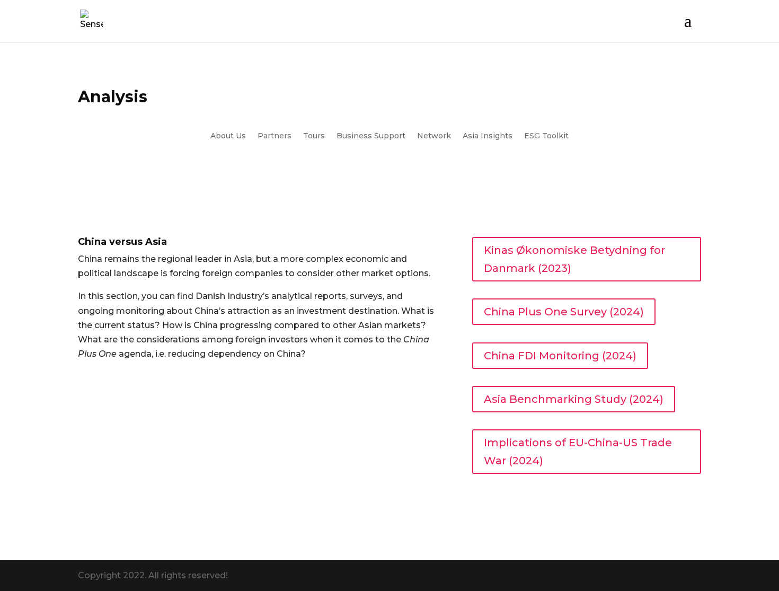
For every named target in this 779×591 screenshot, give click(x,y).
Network (434, 136)
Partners (274, 136)
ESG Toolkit (546, 136)
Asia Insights (487, 136)
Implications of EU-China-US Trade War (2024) (578, 451)
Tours (314, 136)
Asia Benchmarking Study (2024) (573, 399)
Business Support (371, 136)
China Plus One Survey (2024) (564, 311)
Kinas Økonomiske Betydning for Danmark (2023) (574, 259)
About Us (228, 136)
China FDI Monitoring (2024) (560, 355)
